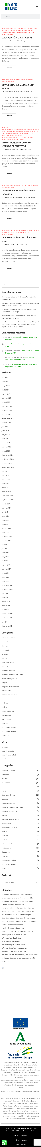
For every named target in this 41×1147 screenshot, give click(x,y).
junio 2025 (5, 431)
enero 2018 (5, 532)
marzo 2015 (6, 602)
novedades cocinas (15, 925)
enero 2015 (5, 610)
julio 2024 (5, 471)
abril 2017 (5, 561)
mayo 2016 (5, 581)
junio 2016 (5, 577)
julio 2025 (5, 427)
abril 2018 (5, 524)
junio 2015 (5, 593)
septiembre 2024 (8, 467)
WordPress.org (7, 759)
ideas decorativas (8, 918)
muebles (34, 921)
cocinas (11, 905)
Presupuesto (10, 135)
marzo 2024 (6, 488)
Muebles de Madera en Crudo (12, 674)
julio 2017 (5, 549)
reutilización (19, 955)
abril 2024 (5, 484)
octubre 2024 (7, 463)
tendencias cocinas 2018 (26, 958)
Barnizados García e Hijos (19, 901)
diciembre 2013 (7, 626)
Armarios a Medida (7, 28)
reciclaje (30, 931)
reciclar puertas (7, 935)
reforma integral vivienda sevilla (13, 945)
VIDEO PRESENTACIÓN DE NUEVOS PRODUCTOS (16, 144)
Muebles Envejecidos (12, 133)
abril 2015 (5, 598)
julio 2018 (5, 512)
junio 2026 (5, 382)
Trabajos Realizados (13, 139)
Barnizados (17, 28)
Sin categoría (6, 719)
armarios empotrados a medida (21, 898)
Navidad (4, 925)
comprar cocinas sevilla (10, 908)
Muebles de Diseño (21, 30)
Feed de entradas (8, 751)
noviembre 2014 (7, 618)
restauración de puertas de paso (14, 951)
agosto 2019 (6, 504)
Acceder (5, 747)
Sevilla (4, 958)
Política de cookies (20, 1140)
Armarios (5, 898)
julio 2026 (5, 378)
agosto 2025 (6, 422)
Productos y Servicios (15, 32)
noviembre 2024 (8, 459)
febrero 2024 (6, 492)
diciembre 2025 (7, 406)
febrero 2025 (6, 447)
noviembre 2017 (7, 536)
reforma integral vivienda (11, 941)
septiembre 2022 (8, 500)
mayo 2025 (6, 435)
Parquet (21, 133)
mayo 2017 (5, 557)
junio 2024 (5, 475)
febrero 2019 (6, 508)
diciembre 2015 (7, 585)
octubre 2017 (6, 541)
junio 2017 (5, 553)
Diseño (13, 911)
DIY (33, 911)
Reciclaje (5, 703)
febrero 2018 (6, 528)
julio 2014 (5, 622)
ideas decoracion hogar (22, 915)
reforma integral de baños (11, 938)
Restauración (16, 137)
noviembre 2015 (7, 589)
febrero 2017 (6, 569)
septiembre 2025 (8, 418)
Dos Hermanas (7, 915)
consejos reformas (27, 908)
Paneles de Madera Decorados (13, 928)
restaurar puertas (8, 955)
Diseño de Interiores (24, 911)
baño (31, 901)
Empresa (30, 28)
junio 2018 (5, 516)
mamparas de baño (22, 921)
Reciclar (4, 707)
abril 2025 (5, 439)
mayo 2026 (6, 386)
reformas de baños (9, 948)
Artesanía (5, 901)
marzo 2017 (6, 565)
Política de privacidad (20, 1135)
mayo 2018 (5, 520)
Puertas (24, 32)
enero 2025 (6, 451)
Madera (11, 921)
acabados (5, 895)
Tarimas (23, 137)
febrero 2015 (6, 606)
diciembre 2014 (7, 614)
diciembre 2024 (7, 455)
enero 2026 (6, 402)
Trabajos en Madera (9, 727)
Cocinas (5, 646)
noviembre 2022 (7, 496)
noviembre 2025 (7, 410)
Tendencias (11, 958)
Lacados (12, 30)
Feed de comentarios (9, 755)
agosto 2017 (6, 545)
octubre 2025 (6, 414)
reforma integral (20, 935)
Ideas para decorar (19, 79)
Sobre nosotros (21, 1145)
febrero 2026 (6, 398)
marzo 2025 (6, 443)
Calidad (4, 905)
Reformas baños (8, 711)
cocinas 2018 (19, 905)
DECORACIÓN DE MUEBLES (17, 37)
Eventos (29, 129)
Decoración (24, 28)
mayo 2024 (6, 479)
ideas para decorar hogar (25, 918)
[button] (37, 6)
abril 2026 (5, 390)
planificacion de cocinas (11, 931)
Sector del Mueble (31, 955)
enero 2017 (5, 573)
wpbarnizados (28, 41)
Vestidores (10, 34)
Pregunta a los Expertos (10, 687)
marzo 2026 (6, 394)
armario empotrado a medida (21, 895)
